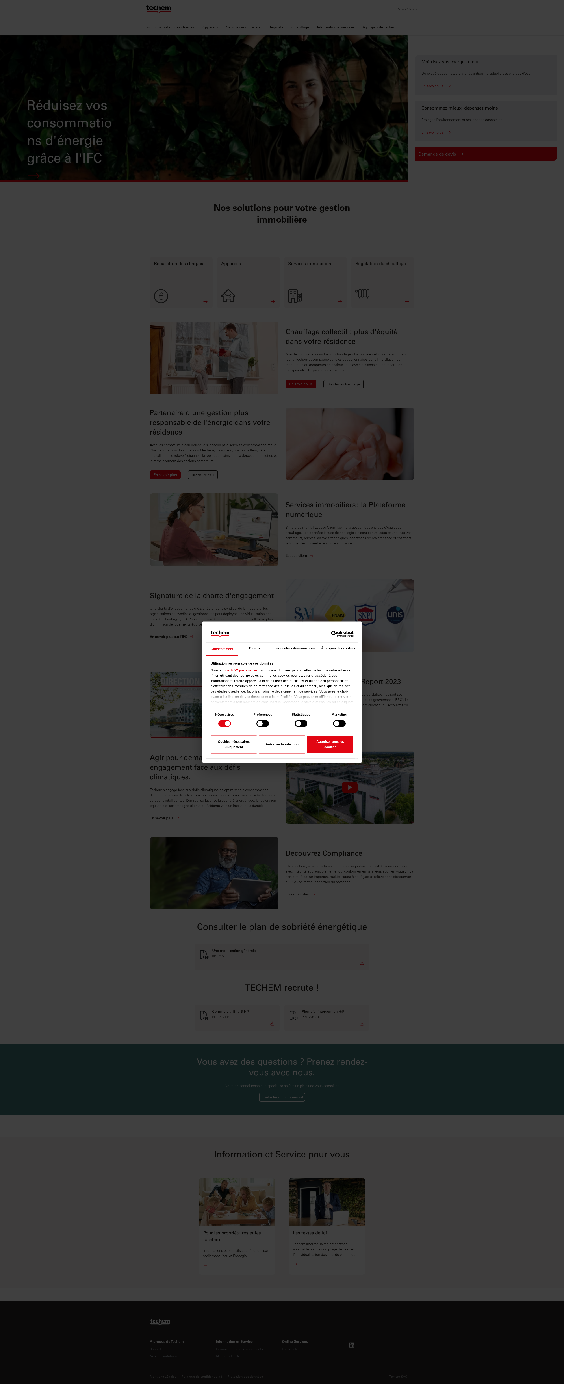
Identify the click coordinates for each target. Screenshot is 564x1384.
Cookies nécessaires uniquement (234, 744)
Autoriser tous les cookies (330, 744)
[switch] (262, 723)
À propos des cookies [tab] (338, 648)
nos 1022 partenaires (241, 670)
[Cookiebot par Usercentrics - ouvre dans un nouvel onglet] (334, 633)
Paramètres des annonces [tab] (294, 648)
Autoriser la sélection (282, 744)
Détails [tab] (254, 648)
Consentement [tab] (222, 649)
